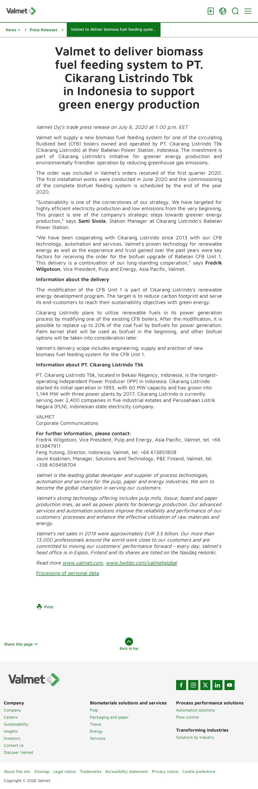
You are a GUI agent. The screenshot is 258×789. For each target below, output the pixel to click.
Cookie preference (198, 771)
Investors (12, 738)
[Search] (235, 11)
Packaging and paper (109, 717)
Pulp (94, 710)
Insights (11, 731)
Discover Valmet (18, 752)
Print (48, 607)
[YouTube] (229, 685)
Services (97, 738)
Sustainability (16, 724)
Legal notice (64, 771)
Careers (11, 717)
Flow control (187, 717)
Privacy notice (165, 771)
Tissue (95, 724)
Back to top (129, 648)
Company (12, 710)
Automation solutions (195, 710)
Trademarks (90, 771)
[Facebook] (181, 685)
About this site (17, 771)
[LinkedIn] (217, 685)
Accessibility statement (126, 771)
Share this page (18, 644)
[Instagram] (193, 685)
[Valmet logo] (104, 11)
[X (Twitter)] (205, 685)
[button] (13, 29)
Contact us (13, 745)
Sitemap (41, 771)
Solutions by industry (195, 737)
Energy (96, 731)
